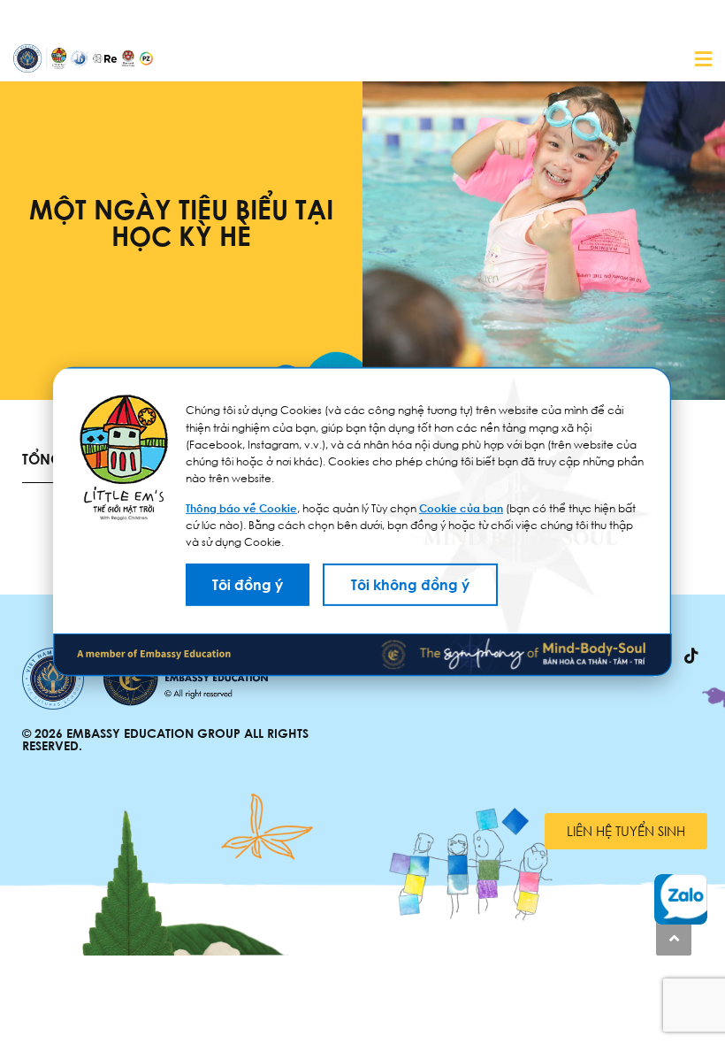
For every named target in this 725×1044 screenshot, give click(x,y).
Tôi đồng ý (247, 585)
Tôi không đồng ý (410, 585)
